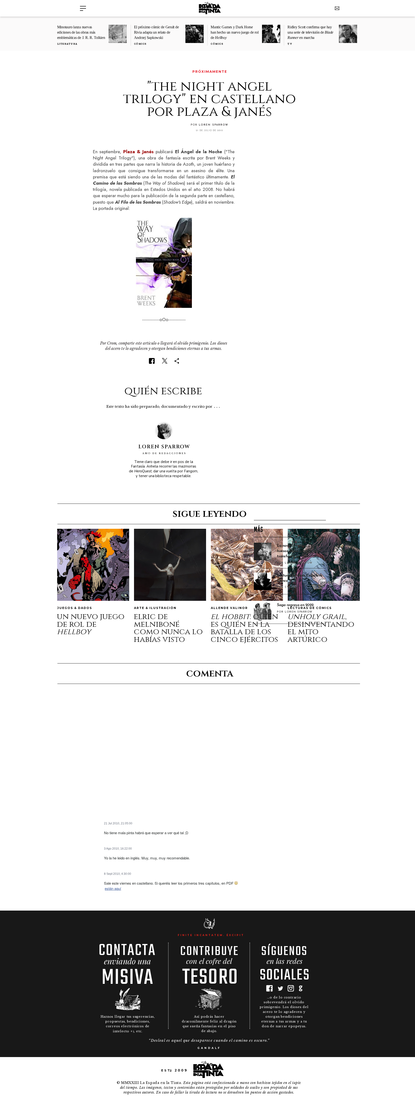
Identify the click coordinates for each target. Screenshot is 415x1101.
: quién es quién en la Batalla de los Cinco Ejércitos (244, 628)
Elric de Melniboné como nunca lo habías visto (168, 628)
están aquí (113, 888)
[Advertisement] (290, 439)
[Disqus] (209, 755)
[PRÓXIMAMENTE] (96, 71)
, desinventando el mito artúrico (320, 628)
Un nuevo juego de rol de (90, 624)
